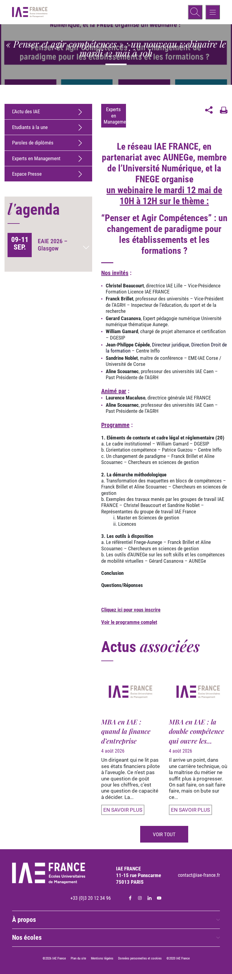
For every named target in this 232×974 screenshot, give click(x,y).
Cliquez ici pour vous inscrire (130, 610)
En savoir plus (122, 810)
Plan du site (78, 958)
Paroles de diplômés (32, 143)
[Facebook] (130, 898)
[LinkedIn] (149, 898)
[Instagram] (139, 898)
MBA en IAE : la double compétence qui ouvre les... (196, 731)
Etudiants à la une (30, 127)
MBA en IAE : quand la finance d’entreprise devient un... (125, 736)
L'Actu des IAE (26, 111)
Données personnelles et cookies (140, 958)
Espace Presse (27, 174)
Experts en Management (36, 158)
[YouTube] (159, 898)
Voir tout (164, 834)
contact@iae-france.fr (199, 875)
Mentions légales (102, 958)
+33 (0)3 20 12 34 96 (90, 898)
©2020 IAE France (178, 958)
